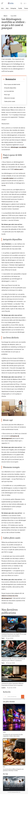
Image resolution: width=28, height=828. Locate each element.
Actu (4, 766)
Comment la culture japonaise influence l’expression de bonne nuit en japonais (12, 684)
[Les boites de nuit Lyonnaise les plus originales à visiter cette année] (14, 717)
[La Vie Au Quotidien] (10, 3)
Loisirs (3, 687)
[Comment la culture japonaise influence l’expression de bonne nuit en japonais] (14, 673)
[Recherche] (21, 3)
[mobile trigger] (2, 3)
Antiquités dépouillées (10, 88)
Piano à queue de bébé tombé (12, 84)
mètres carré (18, 169)
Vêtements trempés (9, 98)
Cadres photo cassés (9, 101)
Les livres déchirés (9, 91)
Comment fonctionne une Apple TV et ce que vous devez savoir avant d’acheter (13, 635)
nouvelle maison (8, 178)
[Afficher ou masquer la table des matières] (20, 79)
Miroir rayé (7, 94)
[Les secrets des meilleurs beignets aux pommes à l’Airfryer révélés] (14, 752)
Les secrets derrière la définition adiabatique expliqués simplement (13, 785)
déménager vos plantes (18, 147)
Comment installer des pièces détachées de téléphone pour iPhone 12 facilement (13, 659)
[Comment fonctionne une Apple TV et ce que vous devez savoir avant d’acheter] (14, 624)
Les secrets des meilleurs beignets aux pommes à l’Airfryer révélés (13, 769)
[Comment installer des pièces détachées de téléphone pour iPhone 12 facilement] (14, 649)
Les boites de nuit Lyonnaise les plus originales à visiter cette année (13, 735)
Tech (2, 638)
